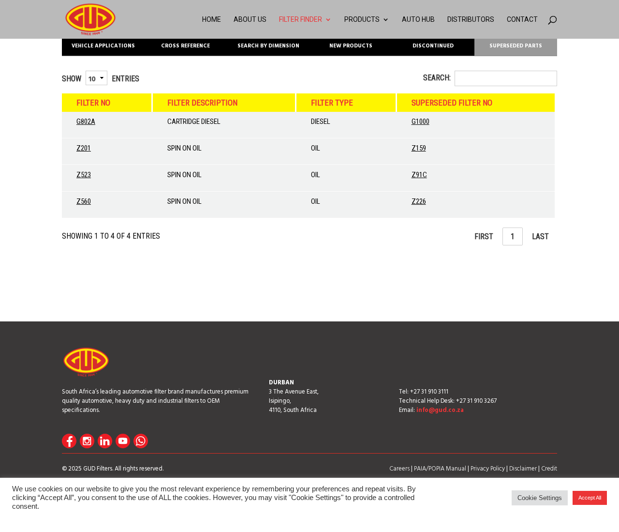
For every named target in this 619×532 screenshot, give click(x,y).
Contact (522, 19)
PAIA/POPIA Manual (440, 469)
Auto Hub (418, 19)
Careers (399, 469)
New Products (350, 46)
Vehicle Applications (103, 46)
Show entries (100, 78)
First (483, 236)
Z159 (419, 148)
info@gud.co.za (440, 410)
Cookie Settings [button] (539, 498)
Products (362, 19)
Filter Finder (300, 19)
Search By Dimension (268, 46)
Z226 (419, 201)
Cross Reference (185, 46)
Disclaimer (523, 469)
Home (211, 19)
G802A (85, 121)
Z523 (83, 174)
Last (540, 236)
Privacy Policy (488, 469)
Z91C (419, 174)
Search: (437, 77)
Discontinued (433, 46)
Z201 (83, 148)
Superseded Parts (515, 46)
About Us (250, 19)
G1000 (420, 121)
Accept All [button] (589, 498)
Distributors (470, 19)
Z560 (83, 201)
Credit (549, 469)
